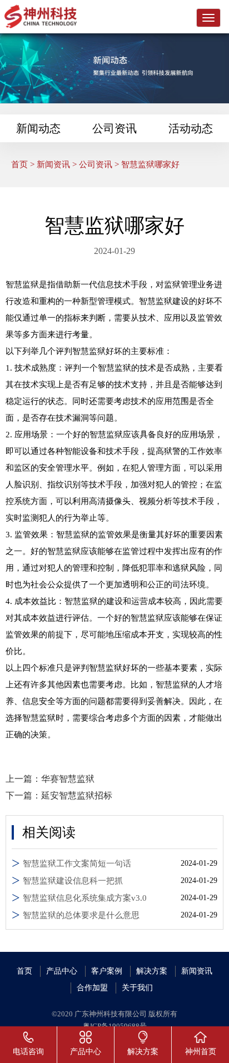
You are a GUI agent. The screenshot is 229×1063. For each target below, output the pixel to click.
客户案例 (106, 971)
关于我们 (137, 988)
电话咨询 (28, 1051)
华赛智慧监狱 (67, 778)
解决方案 (151, 971)
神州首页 (200, 1051)
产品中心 (61, 971)
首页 (19, 164)
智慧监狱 (22, 284)
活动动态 (190, 128)
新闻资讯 (53, 164)
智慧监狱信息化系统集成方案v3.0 (85, 898)
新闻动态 (38, 128)
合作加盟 (92, 988)
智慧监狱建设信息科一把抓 (73, 880)
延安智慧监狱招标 (76, 795)
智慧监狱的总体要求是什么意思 (81, 915)
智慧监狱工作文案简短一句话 (77, 863)
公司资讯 (114, 128)
